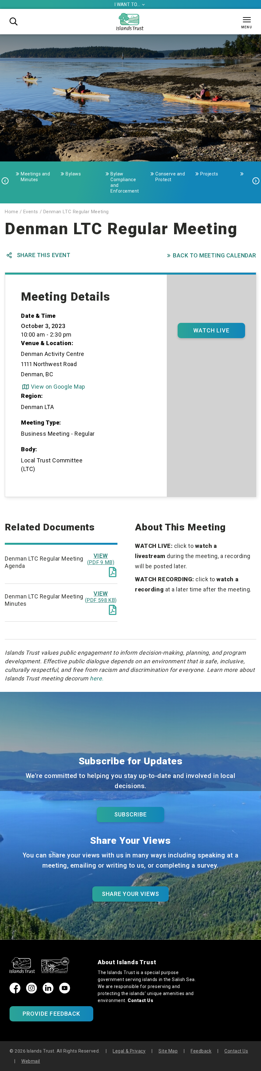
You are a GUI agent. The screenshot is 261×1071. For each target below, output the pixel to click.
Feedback (201, 1051)
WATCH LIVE (211, 330)
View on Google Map (53, 386)
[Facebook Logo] (15, 991)
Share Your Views (130, 893)
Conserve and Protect (170, 176)
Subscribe (130, 814)
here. (97, 678)
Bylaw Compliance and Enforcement (124, 182)
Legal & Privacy (129, 1051)
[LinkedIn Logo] (48, 991)
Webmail (30, 1061)
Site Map (168, 1051)
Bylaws (73, 173)
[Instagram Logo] (31, 991)
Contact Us (140, 1000)
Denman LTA (37, 407)
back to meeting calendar (211, 255)
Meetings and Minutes (35, 176)
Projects (209, 173)
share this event (38, 255)
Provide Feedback (51, 1013)
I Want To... (130, 4)
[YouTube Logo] (64, 991)
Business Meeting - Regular (58, 433)
